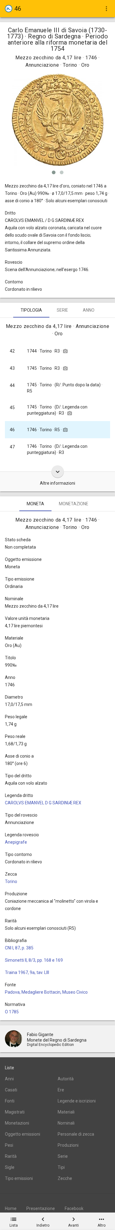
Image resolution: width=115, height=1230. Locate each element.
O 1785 (12, 1011)
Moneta (35, 503)
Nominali (66, 1123)
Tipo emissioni (19, 1178)
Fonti (9, 1100)
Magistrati (15, 1112)
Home (11, 1208)
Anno (88, 310)
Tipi (61, 1167)
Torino (11, 881)
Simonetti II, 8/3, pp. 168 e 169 (34, 960)
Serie (62, 310)
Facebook (74, 1208)
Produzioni (68, 1145)
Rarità (11, 1156)
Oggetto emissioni (22, 1134)
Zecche (65, 1178)
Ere (61, 1089)
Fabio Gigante (40, 1034)
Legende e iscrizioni (77, 1100)
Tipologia (31, 310)
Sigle (9, 1167)
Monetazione (73, 503)
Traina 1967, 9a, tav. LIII (27, 972)
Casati (11, 1089)
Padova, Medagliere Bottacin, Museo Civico (46, 992)
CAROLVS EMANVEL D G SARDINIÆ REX (43, 802)
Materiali (66, 1112)
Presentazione (40, 1208)
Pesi (9, 1145)
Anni (9, 1078)
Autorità (66, 1078)
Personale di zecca (76, 1134)
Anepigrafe (16, 842)
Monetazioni (17, 1123)
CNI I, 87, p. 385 (19, 947)
